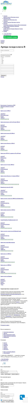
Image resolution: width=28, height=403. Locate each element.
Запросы (5, 348)
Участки (5, 21)
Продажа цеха (13, 19)
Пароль (2, 372)
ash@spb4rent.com (7, 35)
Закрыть (3, 401)
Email (2, 371)
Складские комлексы (8, 25)
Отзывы (12, 28)
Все (2, 284)
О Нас (4, 28)
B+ (3, 60)
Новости (17, 28)
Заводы (16, 25)
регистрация (7, 374)
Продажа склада (15, 17)
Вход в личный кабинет (9, 351)
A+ (3, 57)
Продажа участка (15, 22)
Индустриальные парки (9, 334)
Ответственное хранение (13, 26)
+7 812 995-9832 (7, 33)
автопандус (17, 314)
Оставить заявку (9, 401)
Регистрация (6, 353)
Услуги (8, 28)
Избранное (6, 337)
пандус (18, 302)
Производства (6, 18)
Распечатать (3, 105)
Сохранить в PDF (11, 105)
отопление (8, 316)
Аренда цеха (6, 19)
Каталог (5, 23)
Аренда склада (7, 17)
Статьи (21, 28)
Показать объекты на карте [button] (7, 106)
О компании (6, 27)
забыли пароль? (15, 374)
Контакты (5, 30)
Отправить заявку (5, 325)
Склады (5, 15)
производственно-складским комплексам (11, 294)
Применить (3, 75)
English (5, 31)
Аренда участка (7, 22)
